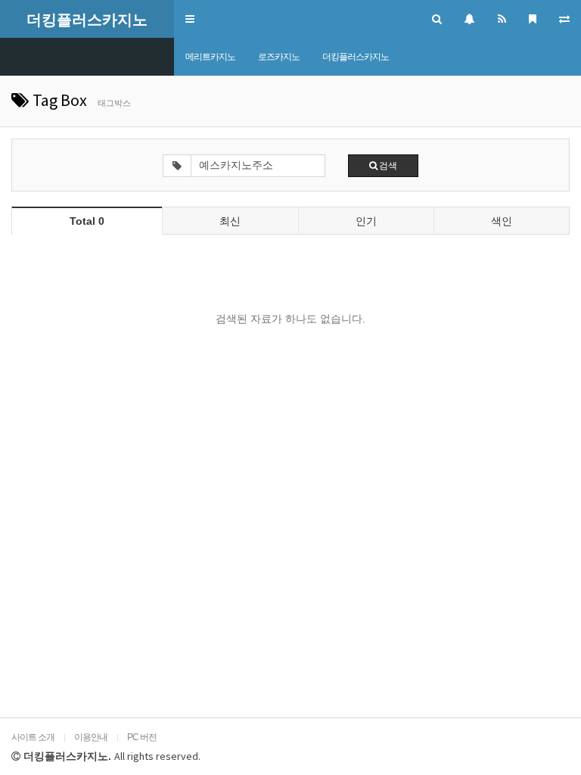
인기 (366, 221)
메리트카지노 (210, 56)
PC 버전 (142, 737)
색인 (501, 221)
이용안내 (90, 737)
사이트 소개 (32, 737)
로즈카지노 (279, 56)
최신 (230, 221)
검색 (387, 165)
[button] (190, 19)
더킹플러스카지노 (355, 56)
